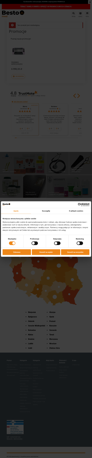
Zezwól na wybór (46, 252)
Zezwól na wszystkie (75, 252)
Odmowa (16, 252)
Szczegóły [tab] (46, 211)
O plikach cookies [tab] (76, 211)
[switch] (35, 243)
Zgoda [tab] (16, 211)
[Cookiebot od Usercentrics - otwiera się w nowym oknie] (79, 204)
